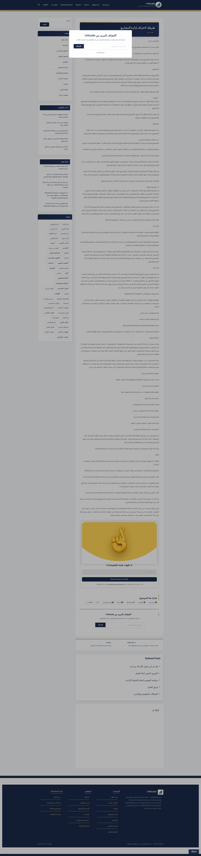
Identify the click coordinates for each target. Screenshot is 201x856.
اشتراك (78, 46)
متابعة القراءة (101, 53)
